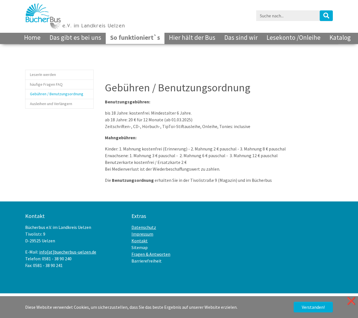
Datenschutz (143, 227)
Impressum (142, 234)
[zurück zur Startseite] (75, 15)
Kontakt (139, 240)
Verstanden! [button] (313, 307)
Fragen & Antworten (150, 254)
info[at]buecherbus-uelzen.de (67, 252)
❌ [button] (351, 301)
